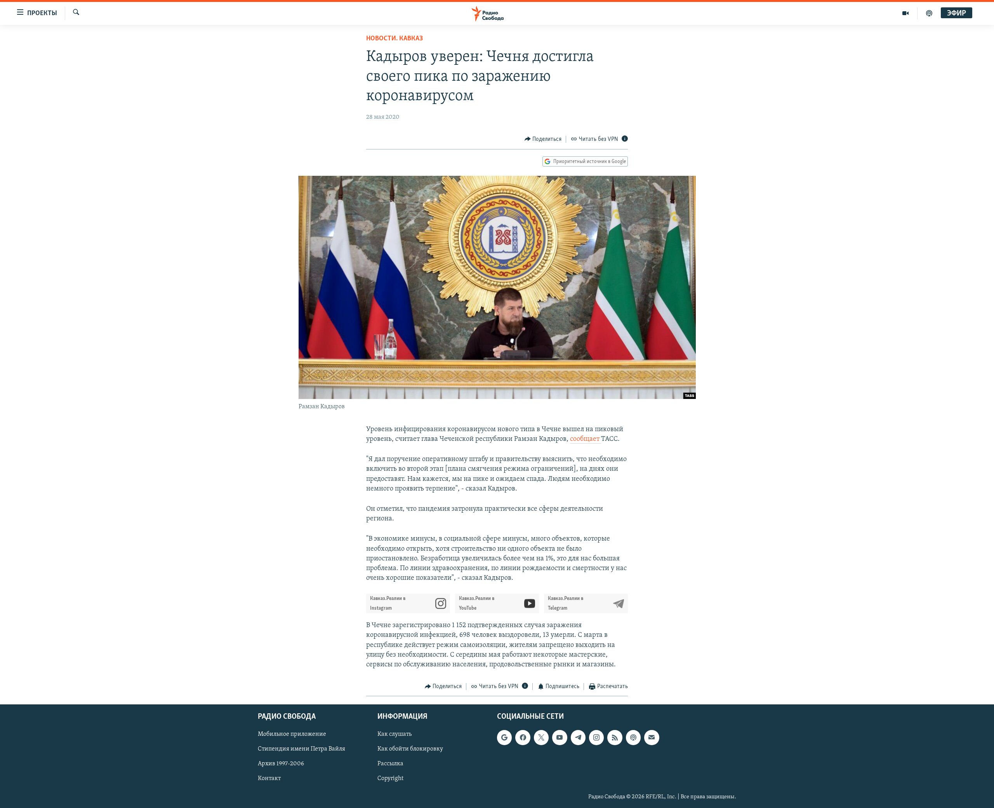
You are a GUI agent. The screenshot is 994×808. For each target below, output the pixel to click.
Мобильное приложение (292, 734)
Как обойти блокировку (410, 749)
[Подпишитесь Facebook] (522, 737)
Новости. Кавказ (394, 38)
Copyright (390, 778)
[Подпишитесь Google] (504, 737)
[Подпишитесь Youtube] (559, 737)
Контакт (269, 778)
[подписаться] (651, 737)
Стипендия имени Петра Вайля (301, 749)
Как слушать (394, 734)
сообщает (585, 439)
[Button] (543, 139)
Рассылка (390, 764)
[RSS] (614, 737)
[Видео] (906, 13)
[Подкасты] (633, 737)
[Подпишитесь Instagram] (596, 737)
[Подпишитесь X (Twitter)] (541, 737)
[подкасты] (929, 13)
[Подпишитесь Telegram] (578, 737)
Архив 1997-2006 (281, 764)
